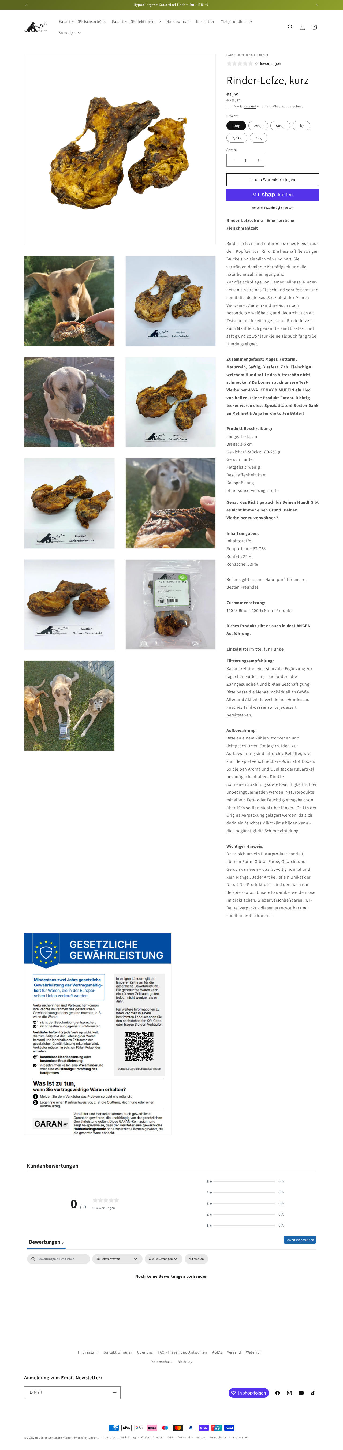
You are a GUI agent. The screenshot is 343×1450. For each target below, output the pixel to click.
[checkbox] (196, 1259)
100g (236, 125)
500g (280, 125)
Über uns (145, 1352)
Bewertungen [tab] (46, 1241)
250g (258, 125)
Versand (250, 106)
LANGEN (302, 626)
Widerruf (253, 1352)
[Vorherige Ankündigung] (26, 5)
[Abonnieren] (114, 1392)
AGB (170, 1437)
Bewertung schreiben (300, 1240)
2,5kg (237, 137)
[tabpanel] (171, 1294)
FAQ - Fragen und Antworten (182, 1352)
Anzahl (231, 149)
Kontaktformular (117, 1352)
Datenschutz (162, 1361)
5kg (258, 137)
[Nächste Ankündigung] (317, 5)
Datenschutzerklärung (120, 1437)
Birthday (185, 1361)
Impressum (88, 1352)
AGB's (217, 1352)
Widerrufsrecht (151, 1437)
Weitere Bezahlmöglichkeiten (273, 207)
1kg (301, 125)
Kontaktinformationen (211, 1437)
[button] (82, 21)
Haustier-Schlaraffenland (53, 1438)
